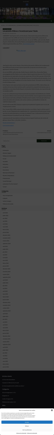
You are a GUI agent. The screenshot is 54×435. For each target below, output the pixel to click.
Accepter (27, 422)
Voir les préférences (27, 430)
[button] (52, 410)
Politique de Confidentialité (21, 433)
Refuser (27, 426)
